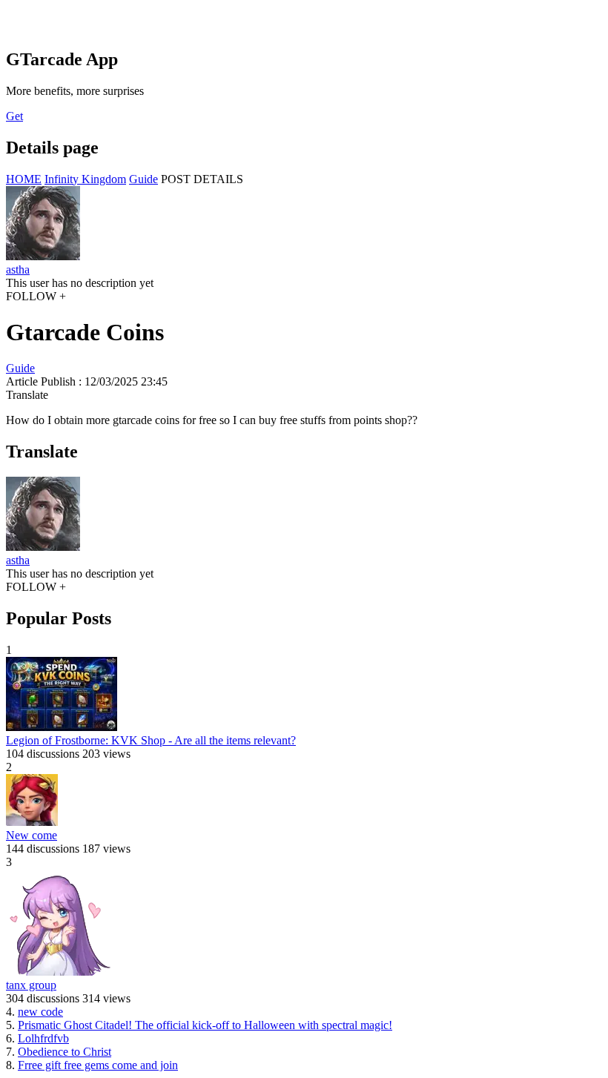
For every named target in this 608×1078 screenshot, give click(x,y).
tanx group (31, 985)
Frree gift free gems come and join (98, 1065)
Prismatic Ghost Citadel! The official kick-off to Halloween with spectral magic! (205, 1025)
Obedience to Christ (64, 1051)
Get (14, 116)
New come (31, 835)
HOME (24, 179)
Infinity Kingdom (85, 179)
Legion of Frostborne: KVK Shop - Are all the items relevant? (151, 740)
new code (40, 1011)
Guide (143, 179)
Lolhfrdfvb (43, 1038)
